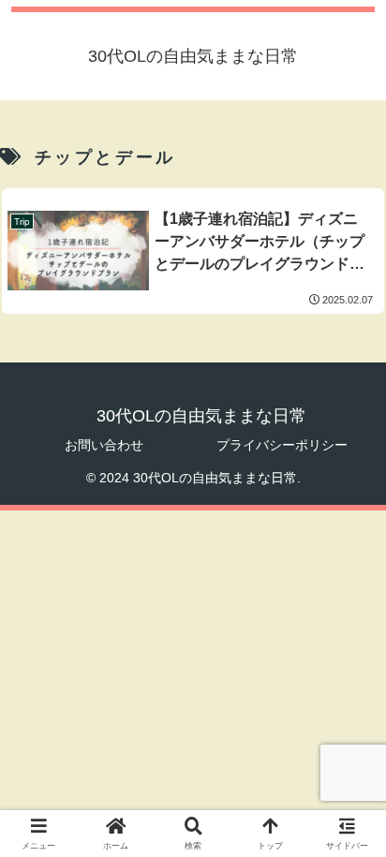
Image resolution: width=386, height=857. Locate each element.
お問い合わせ (104, 444)
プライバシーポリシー (282, 444)
